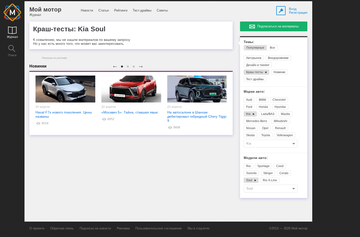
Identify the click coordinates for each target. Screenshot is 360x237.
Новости (87, 10)
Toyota (265, 135)
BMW (262, 100)
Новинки (279, 72)
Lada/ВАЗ (267, 114)
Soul (249, 180)
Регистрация (298, 12)
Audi (249, 100)
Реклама (123, 228)
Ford (249, 107)
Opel (265, 128)
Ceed (280, 166)
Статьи (103, 10)
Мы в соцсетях (199, 228)
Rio (248, 166)
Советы (162, 10)
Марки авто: (254, 91)
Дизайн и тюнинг (257, 65)
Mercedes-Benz (256, 121)
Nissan (250, 128)
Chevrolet (279, 100)
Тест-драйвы (142, 10)
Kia (248, 114)
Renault (280, 128)
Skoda (250, 135)
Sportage (263, 166)
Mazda (285, 114)
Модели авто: (256, 158)
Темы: (249, 42)
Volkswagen (285, 135)
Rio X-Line (270, 180)
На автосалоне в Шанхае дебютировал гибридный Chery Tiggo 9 (197, 116)
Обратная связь (62, 228)
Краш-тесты (255, 72)
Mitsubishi (280, 121)
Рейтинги (120, 10)
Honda (263, 107)
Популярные (255, 47)
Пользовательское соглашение (158, 228)
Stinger (268, 173)
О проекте (36, 228)
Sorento (251, 173)
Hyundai (280, 107)
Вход (293, 9)
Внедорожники (278, 58)
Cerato (283, 173)
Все (272, 47)
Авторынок (253, 58)
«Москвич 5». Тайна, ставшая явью (129, 112)
